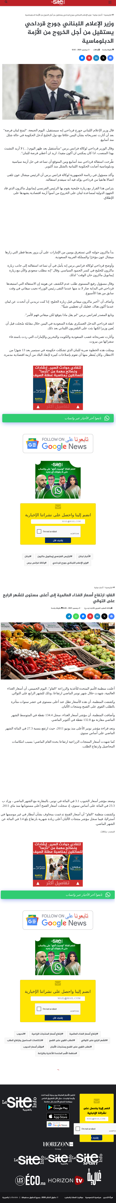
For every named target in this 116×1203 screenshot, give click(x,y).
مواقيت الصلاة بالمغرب (73, 1197)
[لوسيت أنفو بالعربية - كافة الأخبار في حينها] (58, 2)
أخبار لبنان (83, 556)
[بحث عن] (6, 3)
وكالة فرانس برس (36, 563)
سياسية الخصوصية (93, 1197)
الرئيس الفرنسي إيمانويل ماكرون (54, 556)
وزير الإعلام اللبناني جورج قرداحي (70, 563)
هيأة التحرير (108, 1197)
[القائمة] (109, 3)
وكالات (95, 49)
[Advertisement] (58, 225)
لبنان (27, 556)
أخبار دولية (97, 15)
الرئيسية (108, 15)
